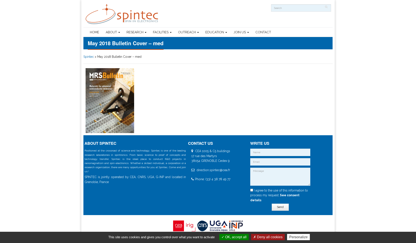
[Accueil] (122, 14)
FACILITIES (161, 32)
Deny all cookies (269, 237)
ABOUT (112, 32)
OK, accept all (235, 237)
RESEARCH (135, 32)
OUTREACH (187, 32)
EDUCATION (215, 32)
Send (280, 207)
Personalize (298, 237)
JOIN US (240, 32)
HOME (94, 32)
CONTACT (263, 32)
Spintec (88, 56)
